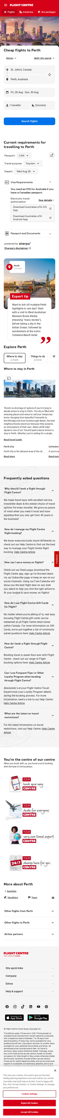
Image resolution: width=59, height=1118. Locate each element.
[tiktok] (23, 1006)
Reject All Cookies (29, 1103)
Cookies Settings (29, 1094)
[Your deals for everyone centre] (29, 810)
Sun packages (48, 12)
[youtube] (38, 1006)
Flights (11, 12)
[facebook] (7, 1006)
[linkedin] (30, 1006)
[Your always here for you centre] (29, 862)
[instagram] (15, 1006)
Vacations (28, 12)
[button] (16, 105)
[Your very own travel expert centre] (29, 836)
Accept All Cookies (29, 1112)
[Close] (55, 1070)
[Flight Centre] (21, 5)
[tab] (14, 358)
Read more (9, 456)
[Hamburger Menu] (5, 5)
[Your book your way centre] (29, 784)
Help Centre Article (24, 552)
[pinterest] (46, 1006)
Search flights (29, 121)
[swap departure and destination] (49, 74)
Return (9, 58)
